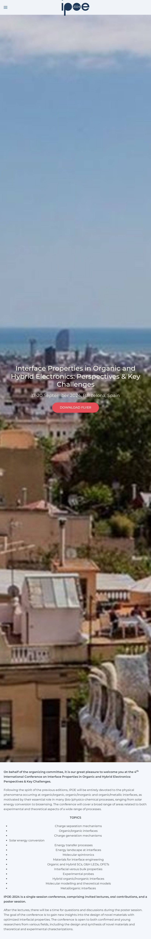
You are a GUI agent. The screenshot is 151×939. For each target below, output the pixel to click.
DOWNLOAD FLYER (75, 407)
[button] (5, 7)
